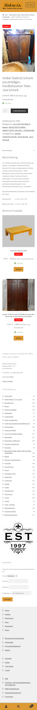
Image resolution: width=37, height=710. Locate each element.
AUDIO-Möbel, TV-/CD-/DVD (13, 399)
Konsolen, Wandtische (12, 444)
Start (6, 15)
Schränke (8, 463)
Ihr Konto (6, 706)
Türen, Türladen (10, 505)
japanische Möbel (10, 430)
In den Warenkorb (19, 111)
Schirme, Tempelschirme (12, 460)
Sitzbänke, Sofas (10, 474)
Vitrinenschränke (10, 511)
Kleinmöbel (8, 437)
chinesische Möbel (10, 410)
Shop (7, 622)
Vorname (5, 581)
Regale (7, 456)
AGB (6, 679)
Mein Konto (9, 618)
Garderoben (8, 413)
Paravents (8, 448)
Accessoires (8, 396)
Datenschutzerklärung (13, 693)
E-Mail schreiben (7, 381)
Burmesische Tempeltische (14, 638)
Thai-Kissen (8, 494)
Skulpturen (8, 477)
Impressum (9, 697)
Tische (7, 498)
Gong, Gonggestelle (11, 420)
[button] (31, 32)
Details (18, 269)
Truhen (7, 501)
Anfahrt (8, 614)
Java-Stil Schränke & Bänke (13, 434)
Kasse (7, 630)
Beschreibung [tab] (7, 150)
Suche (18, 706)
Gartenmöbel (9, 417)
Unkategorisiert (10, 508)
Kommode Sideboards (12, 646)
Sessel (7, 470)
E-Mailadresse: (7, 593)
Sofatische (8, 481)
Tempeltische (9, 491)
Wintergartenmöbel (11, 515)
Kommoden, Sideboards (12, 441)
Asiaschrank (23, 137)
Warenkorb (9, 626)
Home (7, 610)
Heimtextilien (9, 427)
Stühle (7, 487)
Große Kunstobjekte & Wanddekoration (17, 424)
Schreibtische (9, 467)
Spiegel (7, 484)
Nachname (5, 587)
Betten (7, 406)
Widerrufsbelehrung (12, 689)
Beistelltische (9, 403)
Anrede (4, 576)
